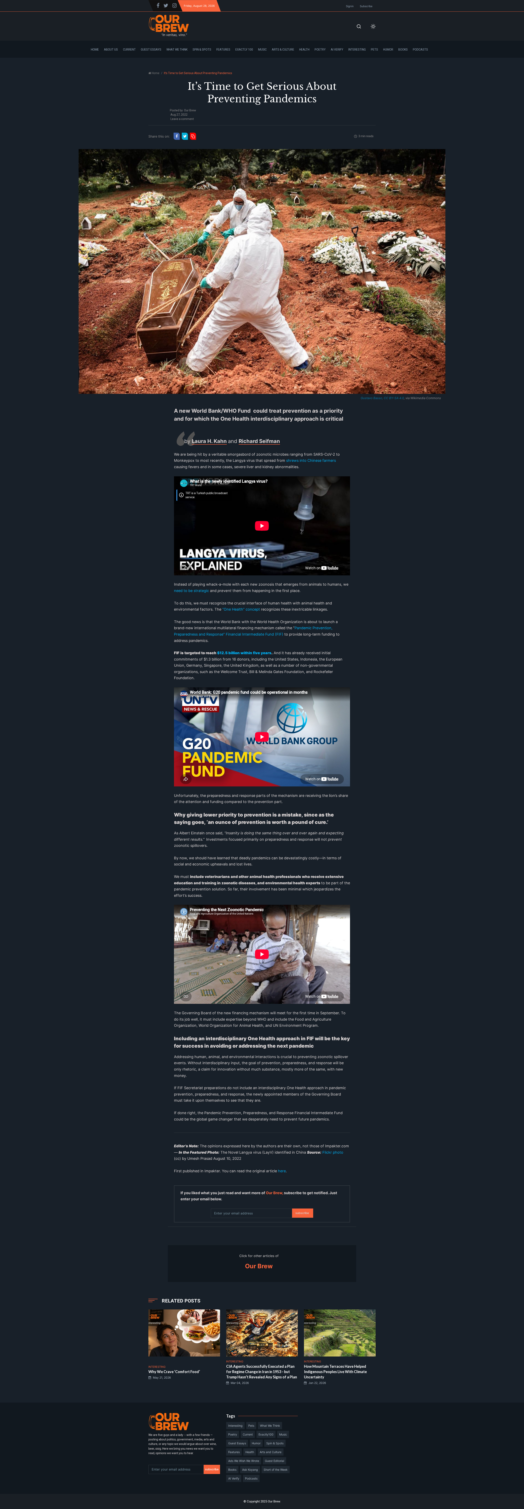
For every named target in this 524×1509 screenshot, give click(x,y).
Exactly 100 (244, 49)
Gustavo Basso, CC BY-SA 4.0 (382, 398)
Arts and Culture (270, 1452)
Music (262, 49)
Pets (374, 49)
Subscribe (366, 6)
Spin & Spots (202, 49)
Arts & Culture (283, 49)
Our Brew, (274, 1193)
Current (129, 49)
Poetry (320, 49)
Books (403, 49)
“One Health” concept (241, 609)
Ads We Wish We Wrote (243, 1461)
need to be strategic (191, 590)
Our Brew (190, 110)
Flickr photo (332, 1152)
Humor (388, 49)
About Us (111, 49)
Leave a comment (182, 119)
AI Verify (337, 49)
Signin (350, 6)
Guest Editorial (274, 1461)
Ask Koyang (250, 1469)
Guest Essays (151, 49)
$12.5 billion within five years (244, 653)
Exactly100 (266, 1434)
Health (304, 49)
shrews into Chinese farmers (311, 460)
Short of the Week (276, 1469)
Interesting (357, 49)
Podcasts (420, 49)
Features (223, 49)
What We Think (176, 49)
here (282, 1171)
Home (95, 49)
